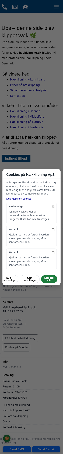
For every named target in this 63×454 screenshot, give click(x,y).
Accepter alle (49, 279)
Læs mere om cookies (18, 198)
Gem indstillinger (30, 279)
